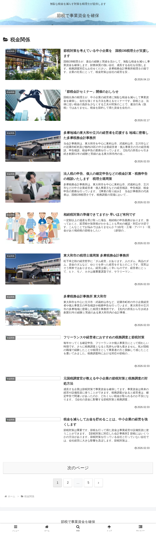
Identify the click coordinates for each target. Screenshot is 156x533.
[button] (144, 494)
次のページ (78, 467)
